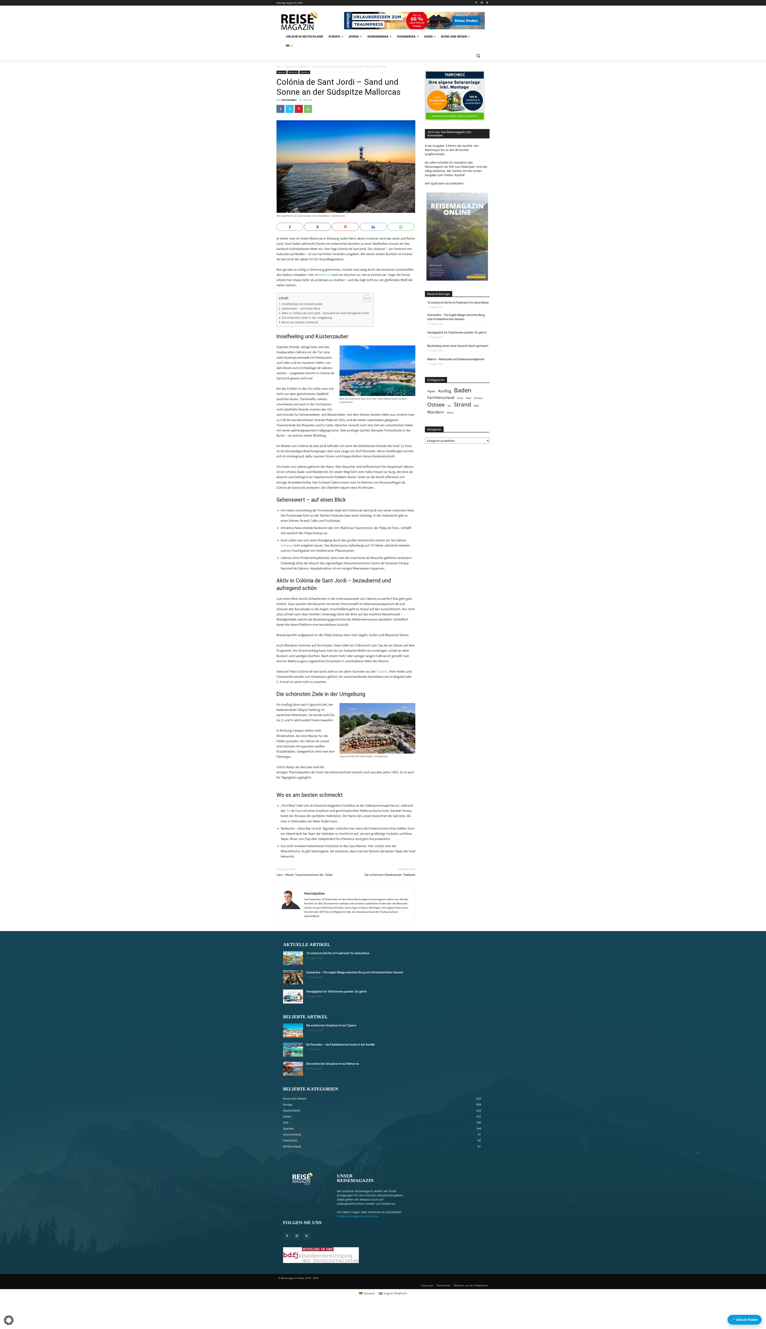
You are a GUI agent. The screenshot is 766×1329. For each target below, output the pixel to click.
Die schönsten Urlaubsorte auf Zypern (331, 1025)
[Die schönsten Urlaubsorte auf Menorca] (293, 1069)
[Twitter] (487, 3)
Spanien (290, 66)
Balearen (303, 66)
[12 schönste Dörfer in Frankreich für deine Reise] (293, 958)
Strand (462, 404)
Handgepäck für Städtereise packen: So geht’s (457, 332)
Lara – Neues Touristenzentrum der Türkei (304, 875)
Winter (450, 412)
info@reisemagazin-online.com (357, 1216)
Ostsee (436, 405)
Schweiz (382, 671)
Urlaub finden (744, 1319)
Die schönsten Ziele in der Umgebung (307, 318)
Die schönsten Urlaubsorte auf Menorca (332, 1063)
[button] (478, 55)
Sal (288, 811)
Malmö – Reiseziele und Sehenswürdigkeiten (456, 359)
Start (279, 66)
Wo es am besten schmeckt (300, 322)
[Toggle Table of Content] (364, 298)
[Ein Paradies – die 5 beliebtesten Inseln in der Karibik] (293, 1050)
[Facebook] (476, 3)
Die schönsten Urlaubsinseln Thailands (390, 875)
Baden (462, 390)
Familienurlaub (441, 397)
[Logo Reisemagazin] (309, 20)
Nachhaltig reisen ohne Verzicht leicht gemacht (457, 345)
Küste (460, 398)
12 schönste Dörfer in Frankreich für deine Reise (458, 302)
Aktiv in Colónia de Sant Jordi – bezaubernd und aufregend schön (325, 313)
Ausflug (444, 391)
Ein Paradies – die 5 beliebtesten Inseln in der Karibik (340, 1044)
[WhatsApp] (308, 109)
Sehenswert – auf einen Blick (301, 308)
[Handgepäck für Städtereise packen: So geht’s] (293, 996)
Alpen (431, 391)
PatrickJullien (289, 99)
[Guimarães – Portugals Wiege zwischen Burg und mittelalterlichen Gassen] (293, 977)
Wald (476, 405)
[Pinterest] (299, 109)
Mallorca (305, 72)
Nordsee (478, 398)
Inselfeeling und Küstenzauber (302, 304)
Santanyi (286, 545)
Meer (468, 398)
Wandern (435, 412)
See (449, 405)
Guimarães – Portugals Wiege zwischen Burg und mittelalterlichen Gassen (456, 317)
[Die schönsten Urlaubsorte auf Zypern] (293, 1030)
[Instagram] (481, 3)
